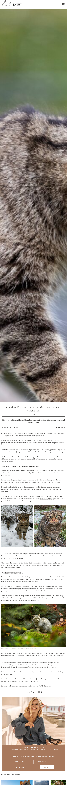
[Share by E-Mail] (61, 427)
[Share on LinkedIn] (58, 427)
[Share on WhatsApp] (64, 427)
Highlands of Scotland (47, 499)
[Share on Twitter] (55, 427)
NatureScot (22, 440)
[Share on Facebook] (53, 427)
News (35, 403)
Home (31, 403)
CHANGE (42, 686)
